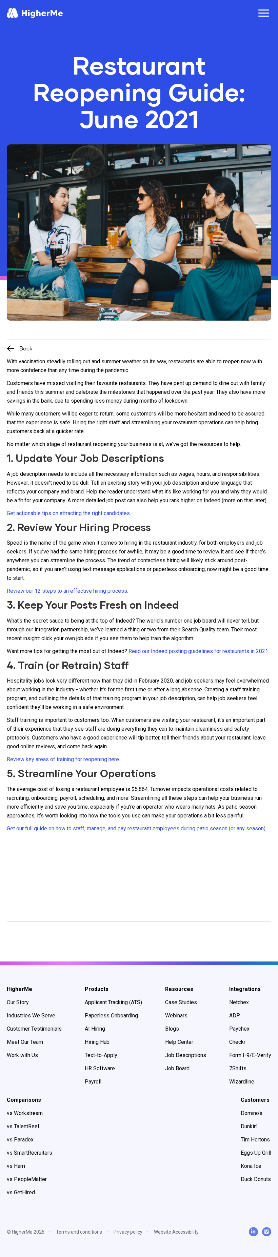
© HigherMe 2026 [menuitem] (25, 1232)
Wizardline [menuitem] (241, 1081)
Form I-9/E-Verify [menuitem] (250, 1055)
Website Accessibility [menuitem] (176, 1232)
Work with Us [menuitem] (22, 1055)
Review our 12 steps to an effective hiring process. (67, 591)
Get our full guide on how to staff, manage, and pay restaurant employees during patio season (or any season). (136, 828)
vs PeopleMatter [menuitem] (27, 1179)
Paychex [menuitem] (239, 1029)
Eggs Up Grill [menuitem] (256, 1153)
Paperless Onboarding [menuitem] (111, 1015)
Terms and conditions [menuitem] (79, 1232)
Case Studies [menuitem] (181, 1002)
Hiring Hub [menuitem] (97, 1042)
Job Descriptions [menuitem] (185, 1055)
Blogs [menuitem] (172, 1029)
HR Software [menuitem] (100, 1068)
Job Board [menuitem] (177, 1068)
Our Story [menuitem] (18, 1002)
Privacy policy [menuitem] (128, 1232)
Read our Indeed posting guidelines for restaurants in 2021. (198, 651)
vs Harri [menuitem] (16, 1166)
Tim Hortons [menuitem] (255, 1139)
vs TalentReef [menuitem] (23, 1126)
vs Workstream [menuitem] (25, 1113)
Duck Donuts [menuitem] (256, 1179)
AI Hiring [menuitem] (95, 1029)
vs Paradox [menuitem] (20, 1139)
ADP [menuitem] (234, 1015)
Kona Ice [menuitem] (251, 1166)
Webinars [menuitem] (176, 1015)
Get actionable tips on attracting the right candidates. (69, 513)
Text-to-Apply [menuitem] (101, 1055)
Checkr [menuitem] (237, 1042)
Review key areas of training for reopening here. (63, 759)
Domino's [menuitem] (251, 1113)
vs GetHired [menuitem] (21, 1192)
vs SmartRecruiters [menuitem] (29, 1153)
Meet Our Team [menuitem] (25, 1042)
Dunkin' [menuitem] (249, 1126)
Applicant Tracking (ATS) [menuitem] (113, 1002)
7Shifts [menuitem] (237, 1068)
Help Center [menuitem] (179, 1042)
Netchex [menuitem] (239, 1002)
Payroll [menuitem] (93, 1081)
